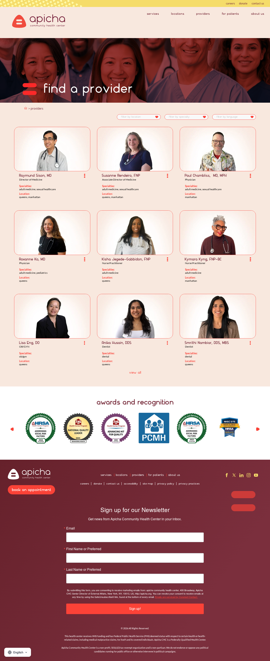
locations (177, 14)
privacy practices (189, 483)
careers (230, 3)
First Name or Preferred (83, 549)
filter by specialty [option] (179, 116)
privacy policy (165, 483)
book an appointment (31, 489)
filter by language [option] (227, 116)
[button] (257, 429)
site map (148, 483)
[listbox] (139, 117)
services (153, 14)
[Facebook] (227, 476)
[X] (234, 476)
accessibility (131, 483)
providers (203, 14)
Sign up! (135, 609)
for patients (230, 14)
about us (257, 14)
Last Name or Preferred (83, 569)
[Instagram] (249, 476)
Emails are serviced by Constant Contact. (176, 597)
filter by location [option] (131, 116)
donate (243, 3)
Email (70, 528)
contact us (258, 3)
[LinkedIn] (241, 476)
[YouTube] (256, 476)
